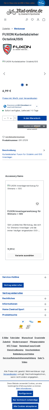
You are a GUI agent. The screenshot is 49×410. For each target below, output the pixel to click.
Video (24, 362)
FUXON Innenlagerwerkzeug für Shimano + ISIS (24, 212)
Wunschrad (27, 338)
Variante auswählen (24, 255)
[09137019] (24, 73)
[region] (24, 73)
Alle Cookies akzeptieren (25, 406)
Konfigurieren (25, 393)
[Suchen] (26, 19)
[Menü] (5, 19)
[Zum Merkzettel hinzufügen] (37, 203)
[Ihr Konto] (38, 19)
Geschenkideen (32, 350)
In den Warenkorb (32, 118)
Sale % (41, 358)
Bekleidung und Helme (23, 354)
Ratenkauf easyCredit (29, 346)
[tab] (23, 153)
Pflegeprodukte (37, 342)
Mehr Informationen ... (24, 388)
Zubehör (7, 342)
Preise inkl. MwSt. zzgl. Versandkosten (19, 98)
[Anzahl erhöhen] (10, 118)
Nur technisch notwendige (25, 400)
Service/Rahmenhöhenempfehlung (19, 358)
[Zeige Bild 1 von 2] (22, 85)
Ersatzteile (40, 338)
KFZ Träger (12, 346)
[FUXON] (24, 49)
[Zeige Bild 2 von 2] (27, 85)
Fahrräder (15, 338)
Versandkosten (10, 374)
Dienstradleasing (15, 350)
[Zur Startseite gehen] (24, 12)
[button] (32, 127)
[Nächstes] (45, 73)
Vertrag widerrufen (13, 285)
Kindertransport (20, 342)
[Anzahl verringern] (4, 118)
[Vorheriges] (4, 73)
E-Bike (5, 338)
